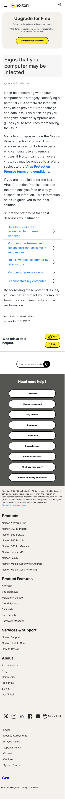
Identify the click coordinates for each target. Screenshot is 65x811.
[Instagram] (13, 716)
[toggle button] (5, 5)
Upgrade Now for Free (32, 40)
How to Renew (10, 649)
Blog (4, 671)
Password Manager (13, 620)
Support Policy (12, 747)
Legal (6, 729)
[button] (20, 5)
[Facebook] (30, 716)
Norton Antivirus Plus (14, 522)
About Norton (10, 665)
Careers (8, 753)
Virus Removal (10, 591)
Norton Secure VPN (13, 552)
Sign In (6, 688)
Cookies (8, 759)
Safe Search (9, 615)
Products (10, 515)
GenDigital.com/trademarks (14, 505)
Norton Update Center (15, 643)
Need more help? (32, 382)
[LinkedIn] (21, 716)
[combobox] (32, 364)
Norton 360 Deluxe (13, 534)
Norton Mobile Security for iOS (19, 569)
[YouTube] (38, 716)
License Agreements (15, 735)
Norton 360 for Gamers (15, 546)
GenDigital (8, 694)
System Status (11, 765)
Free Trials (8, 682)
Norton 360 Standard (14, 528)
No (54, 344)
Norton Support (11, 637)
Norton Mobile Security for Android (22, 563)
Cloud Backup (10, 603)
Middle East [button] (54, 716)
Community (8, 677)
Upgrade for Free (32, 18)
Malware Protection (13, 597)
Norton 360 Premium (14, 540)
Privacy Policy (11, 741)
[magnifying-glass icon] (46, 364)
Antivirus (7, 585)
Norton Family (10, 557)
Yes (54, 336)
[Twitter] (6, 716)
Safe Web (7, 609)
